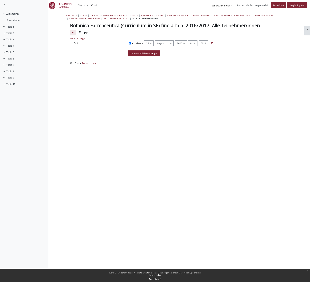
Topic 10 (10, 84)
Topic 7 (10, 64)
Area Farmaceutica (177, 15)
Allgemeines (13, 13)
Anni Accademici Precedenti (84, 18)
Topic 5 (10, 52)
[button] (73, 32)
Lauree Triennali (201, 15)
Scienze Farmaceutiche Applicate (232, 15)
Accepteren (155, 279)
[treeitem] (24, 17)
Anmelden (278, 5)
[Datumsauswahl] (212, 43)
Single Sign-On (297, 5)
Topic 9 (10, 77)
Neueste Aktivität (119, 18)
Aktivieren (137, 43)
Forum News (13, 20)
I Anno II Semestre (263, 15)
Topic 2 (10, 32)
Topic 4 (10, 45)
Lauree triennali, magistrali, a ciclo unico (114, 15)
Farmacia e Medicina (152, 15)
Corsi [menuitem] (94, 5)
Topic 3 (10, 39)
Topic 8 (10, 71)
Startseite (71, 15)
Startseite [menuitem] (83, 5)
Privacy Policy (155, 275)
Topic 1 (10, 26)
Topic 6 (10, 58)
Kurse (83, 15)
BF (104, 18)
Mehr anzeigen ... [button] (79, 38)
